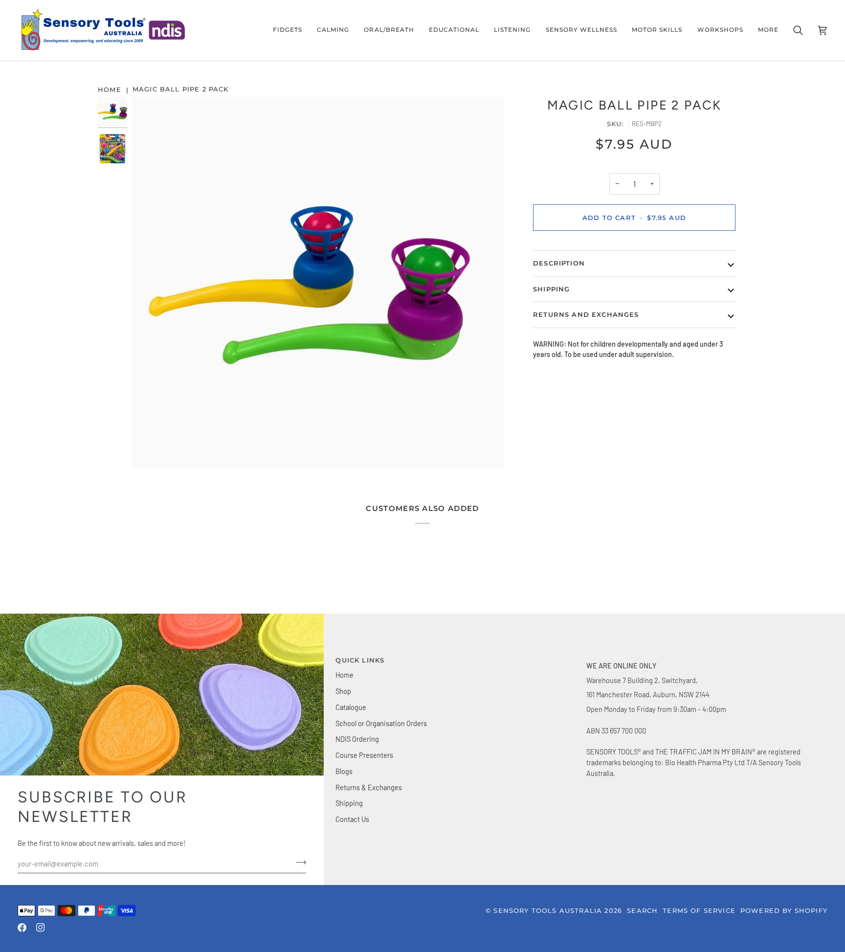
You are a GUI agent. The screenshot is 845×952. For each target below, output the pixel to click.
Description (559, 263)
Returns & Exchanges (368, 787)
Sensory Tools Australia (547, 910)
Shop (343, 690)
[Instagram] (40, 927)
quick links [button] (359, 660)
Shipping (349, 802)
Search (642, 910)
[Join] (298, 862)
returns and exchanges (586, 314)
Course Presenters (364, 755)
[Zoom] (318, 282)
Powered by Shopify (783, 910)
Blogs (344, 771)
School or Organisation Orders (381, 723)
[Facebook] (22, 927)
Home (344, 674)
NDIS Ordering (357, 738)
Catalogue (350, 707)
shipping (551, 289)
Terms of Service (699, 910)
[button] (288, 30)
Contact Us (352, 819)
